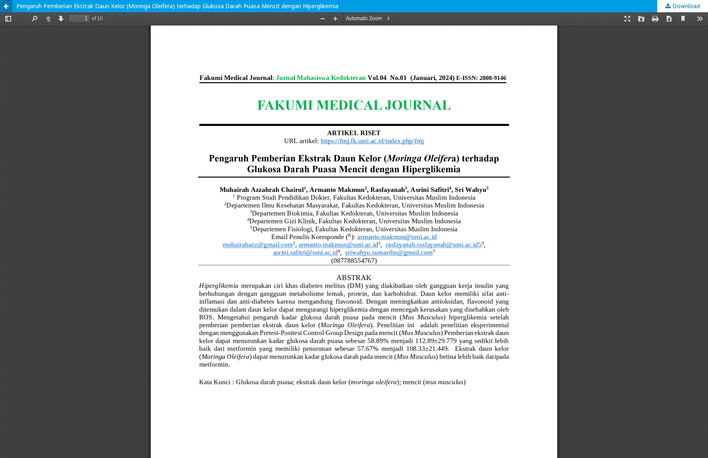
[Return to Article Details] (6, 6)
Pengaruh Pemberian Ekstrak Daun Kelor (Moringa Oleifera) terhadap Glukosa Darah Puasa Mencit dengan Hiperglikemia (177, 6)
